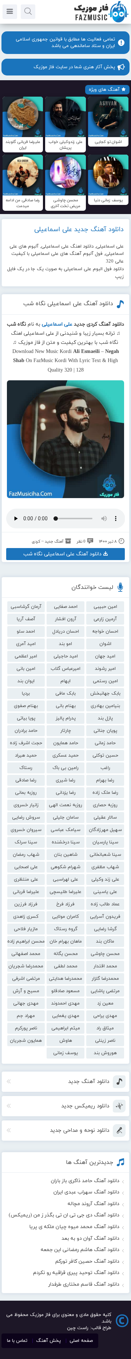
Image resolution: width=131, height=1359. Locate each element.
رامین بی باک (65, 768)
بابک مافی (65, 693)
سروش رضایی (26, 817)
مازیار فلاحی (26, 929)
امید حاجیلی (65, 656)
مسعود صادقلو (65, 991)
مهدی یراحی (105, 1016)
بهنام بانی (66, 706)
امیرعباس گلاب (65, 668)
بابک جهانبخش (105, 693)
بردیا (26, 693)
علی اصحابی (26, 867)
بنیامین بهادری (105, 706)
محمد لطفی (66, 966)
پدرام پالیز (66, 718)
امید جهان (105, 656)
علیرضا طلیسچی (65, 892)
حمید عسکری (65, 755)
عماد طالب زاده (105, 904)
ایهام (65, 681)
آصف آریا (26, 619)
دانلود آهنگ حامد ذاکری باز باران (85, 1180)
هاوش (65, 1040)
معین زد (105, 1003)
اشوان (105, 644)
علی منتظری (26, 879)
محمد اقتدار (105, 966)
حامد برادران (26, 730)
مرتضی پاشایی (105, 991)
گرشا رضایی (105, 929)
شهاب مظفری (105, 867)
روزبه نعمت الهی (65, 805)
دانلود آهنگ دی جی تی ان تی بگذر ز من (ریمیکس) (64, 1215)
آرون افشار (65, 619)
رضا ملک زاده (105, 792)
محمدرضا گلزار (105, 978)
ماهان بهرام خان (65, 941)
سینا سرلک (26, 842)
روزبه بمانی (26, 792)
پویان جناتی (105, 730)
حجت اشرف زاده (26, 743)
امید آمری (26, 644)
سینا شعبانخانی (105, 854)
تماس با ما (17, 1340)
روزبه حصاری (105, 805)
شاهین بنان (66, 854)
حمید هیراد (26, 755)
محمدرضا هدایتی (65, 978)
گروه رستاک (66, 929)
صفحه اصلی (81, 1340)
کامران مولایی (65, 916)
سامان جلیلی (66, 817)
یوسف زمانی (65, 1053)
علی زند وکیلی (105, 879)
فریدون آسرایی (105, 916)
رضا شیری (65, 780)
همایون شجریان (26, 1040)
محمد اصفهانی (25, 954)
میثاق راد (105, 1028)
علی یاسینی (105, 892)
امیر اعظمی (26, 656)
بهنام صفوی (26, 706)
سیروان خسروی (26, 830)
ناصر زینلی (105, 1040)
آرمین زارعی (105, 619)
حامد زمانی (105, 743)
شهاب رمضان (26, 854)
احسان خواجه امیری (105, 632)
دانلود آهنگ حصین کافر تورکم (87, 1261)
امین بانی (25, 668)
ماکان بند (105, 941)
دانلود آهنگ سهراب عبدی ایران (86, 1192)
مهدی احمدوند (65, 1003)
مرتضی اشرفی (26, 978)
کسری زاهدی (26, 916)
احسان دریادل (65, 631)
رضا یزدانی (66, 792)
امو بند (65, 644)
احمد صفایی (66, 606)
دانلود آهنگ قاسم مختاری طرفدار (83, 1284)
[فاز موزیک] (101, 22)
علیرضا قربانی (26, 892)
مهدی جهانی (26, 1003)
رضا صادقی (25, 780)
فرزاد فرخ (65, 904)
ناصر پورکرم (26, 1028)
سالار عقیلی (105, 817)
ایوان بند (26, 681)
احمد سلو (26, 631)
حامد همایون (65, 743)
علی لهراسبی (65, 879)
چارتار (65, 730)
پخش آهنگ (48, 1340)
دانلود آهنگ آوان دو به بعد (90, 1238)
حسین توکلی (105, 755)
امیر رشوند (105, 668)
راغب (105, 768)
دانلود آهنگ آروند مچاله (93, 1203)
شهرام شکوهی (65, 867)
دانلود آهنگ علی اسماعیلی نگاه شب (68, 304)
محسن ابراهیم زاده (26, 941)
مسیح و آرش (26, 991)
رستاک (25, 768)
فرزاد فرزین (25, 904)
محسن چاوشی (105, 954)
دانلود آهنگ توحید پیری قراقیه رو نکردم (76, 1272)
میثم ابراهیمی (65, 1028)
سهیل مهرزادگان (105, 830)
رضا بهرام (105, 780)
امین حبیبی (105, 606)
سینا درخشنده (66, 842)
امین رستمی (105, 681)
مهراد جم (26, 1016)
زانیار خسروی (26, 805)
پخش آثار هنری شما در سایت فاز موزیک (74, 67)
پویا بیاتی (26, 718)
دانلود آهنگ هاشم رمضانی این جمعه (80, 1249)
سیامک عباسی (65, 830)
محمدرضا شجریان (25, 966)
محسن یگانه (65, 954)
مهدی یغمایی (65, 1016)
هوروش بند (105, 1053)
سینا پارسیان (105, 842)
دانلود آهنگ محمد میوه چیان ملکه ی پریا (74, 1226)
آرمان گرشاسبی (26, 606)
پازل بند (105, 718)
